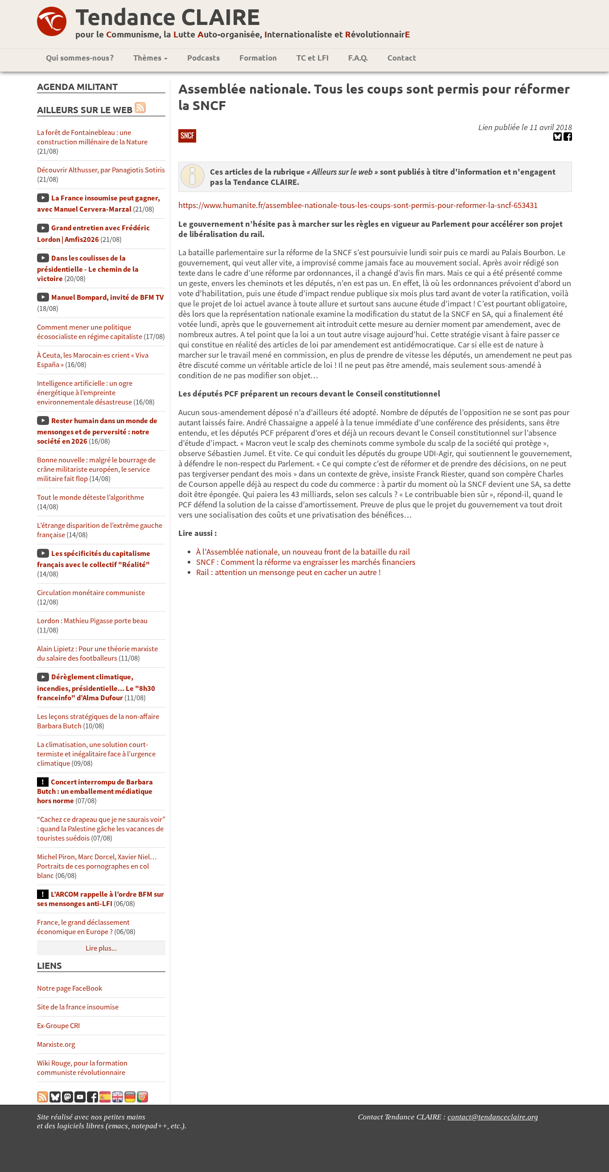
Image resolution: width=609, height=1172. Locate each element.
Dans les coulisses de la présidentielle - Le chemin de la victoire (88, 268)
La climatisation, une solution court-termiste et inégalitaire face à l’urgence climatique (96, 754)
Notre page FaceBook (69, 988)
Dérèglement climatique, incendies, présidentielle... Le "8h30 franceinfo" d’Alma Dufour (96, 687)
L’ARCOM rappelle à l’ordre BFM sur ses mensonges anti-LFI (100, 899)
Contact (401, 57)
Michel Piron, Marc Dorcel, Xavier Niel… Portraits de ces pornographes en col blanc (97, 866)
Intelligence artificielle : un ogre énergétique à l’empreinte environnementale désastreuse (84, 393)
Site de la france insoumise (78, 1007)
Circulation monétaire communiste (91, 592)
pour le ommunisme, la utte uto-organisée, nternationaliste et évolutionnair (242, 34)
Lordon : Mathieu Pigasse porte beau (92, 620)
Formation (258, 57)
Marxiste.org (56, 1044)
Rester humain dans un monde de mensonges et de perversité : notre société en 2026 (97, 431)
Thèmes (148, 57)
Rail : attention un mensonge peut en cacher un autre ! (288, 572)
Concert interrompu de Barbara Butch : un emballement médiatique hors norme (95, 791)
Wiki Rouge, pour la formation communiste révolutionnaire (82, 1067)
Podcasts (203, 57)
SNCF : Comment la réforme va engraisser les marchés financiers (306, 562)
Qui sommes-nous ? (80, 57)
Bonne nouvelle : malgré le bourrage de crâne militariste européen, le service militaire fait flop (96, 469)
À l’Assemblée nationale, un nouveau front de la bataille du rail (303, 552)
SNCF (187, 135)
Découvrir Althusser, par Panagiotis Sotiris (101, 170)
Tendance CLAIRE (167, 16)
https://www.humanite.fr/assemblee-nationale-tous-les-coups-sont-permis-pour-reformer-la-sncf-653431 (358, 205)
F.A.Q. (358, 57)
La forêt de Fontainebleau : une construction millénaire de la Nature (92, 137)
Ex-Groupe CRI (58, 1025)
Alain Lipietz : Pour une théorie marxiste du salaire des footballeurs (97, 653)
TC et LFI (312, 57)
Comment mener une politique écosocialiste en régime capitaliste (89, 332)
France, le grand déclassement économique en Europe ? (83, 927)
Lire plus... (101, 948)
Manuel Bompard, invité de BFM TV (107, 297)
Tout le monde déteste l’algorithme (90, 497)
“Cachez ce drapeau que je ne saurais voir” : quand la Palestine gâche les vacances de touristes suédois (101, 829)
